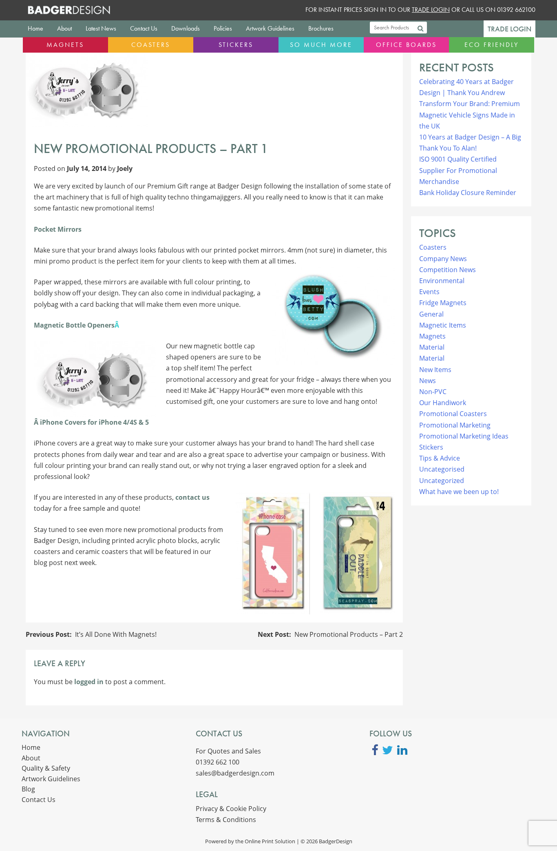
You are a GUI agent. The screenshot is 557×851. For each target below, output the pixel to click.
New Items (435, 369)
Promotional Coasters (453, 413)
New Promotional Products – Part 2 (348, 634)
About (64, 28)
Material (431, 347)
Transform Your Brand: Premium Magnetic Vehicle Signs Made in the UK (469, 114)
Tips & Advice (439, 458)
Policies (223, 28)
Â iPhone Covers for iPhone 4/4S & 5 (91, 422)
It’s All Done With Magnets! (116, 634)
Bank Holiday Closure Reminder (467, 192)
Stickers (236, 44)
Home (35, 28)
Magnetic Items (442, 325)
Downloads (185, 28)
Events (429, 291)
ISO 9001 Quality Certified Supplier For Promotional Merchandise (458, 170)
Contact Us (143, 28)
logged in (89, 681)
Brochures (321, 28)
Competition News (447, 269)
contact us (192, 497)
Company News (443, 258)
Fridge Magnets (442, 302)
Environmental (441, 280)
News (427, 380)
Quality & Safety (46, 768)
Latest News (101, 28)
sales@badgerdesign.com (235, 773)
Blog (28, 789)
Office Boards (406, 44)
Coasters (150, 44)
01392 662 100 (217, 762)
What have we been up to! (459, 491)
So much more (321, 44)
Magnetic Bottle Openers (74, 325)
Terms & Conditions (226, 819)
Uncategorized (441, 480)
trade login (431, 9)
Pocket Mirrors (58, 229)
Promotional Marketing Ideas (463, 436)
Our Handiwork (442, 402)
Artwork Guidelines (270, 28)
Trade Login (509, 28)
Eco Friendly (491, 44)
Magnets (65, 44)
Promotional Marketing (455, 425)
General (431, 314)
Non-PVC (432, 391)
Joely (125, 168)
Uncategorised (441, 469)
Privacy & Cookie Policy (231, 808)
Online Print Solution (270, 841)
